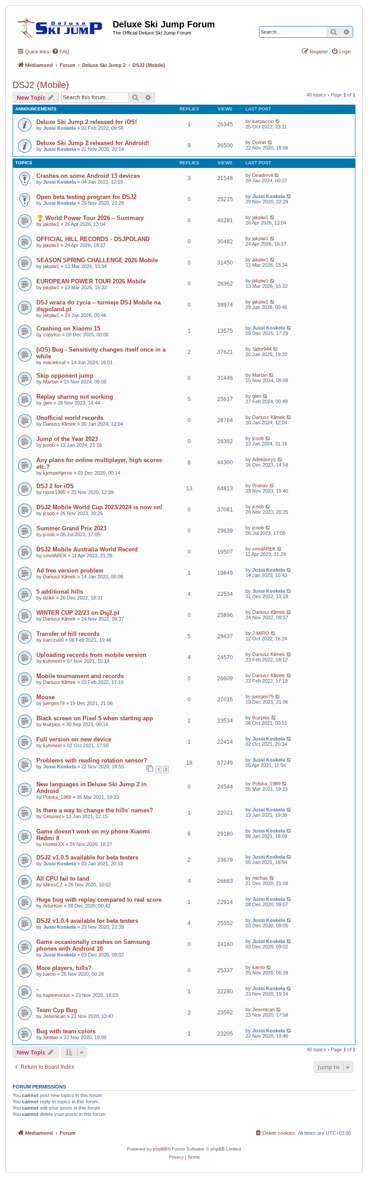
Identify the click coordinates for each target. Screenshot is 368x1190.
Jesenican (54, 1016)
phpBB (160, 1148)
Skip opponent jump (64, 375)
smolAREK (54, 555)
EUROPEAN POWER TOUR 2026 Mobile (91, 281)
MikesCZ (53, 884)
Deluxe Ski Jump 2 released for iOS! (86, 122)
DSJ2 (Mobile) (41, 85)
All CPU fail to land (62, 878)
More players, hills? (64, 968)
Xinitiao (50, 1037)
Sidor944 (262, 349)
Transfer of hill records (68, 633)
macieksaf (54, 362)
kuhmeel (52, 661)
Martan (50, 381)
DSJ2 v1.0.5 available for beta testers (87, 857)
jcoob (49, 445)
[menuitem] (61, 51)
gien (47, 402)
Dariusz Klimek (59, 424)
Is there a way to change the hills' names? (94, 810)
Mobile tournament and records (80, 676)
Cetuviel (52, 816)
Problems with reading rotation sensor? (91, 760)
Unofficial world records (69, 417)
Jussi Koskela (59, 128)
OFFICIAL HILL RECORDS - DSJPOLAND (92, 239)
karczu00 (53, 640)
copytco (52, 334)
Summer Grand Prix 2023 (71, 528)
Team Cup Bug (56, 1010)
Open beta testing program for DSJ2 (86, 197)
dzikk (49, 597)
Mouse (45, 697)
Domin (259, 142)
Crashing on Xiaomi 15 (68, 328)
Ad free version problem (70, 570)
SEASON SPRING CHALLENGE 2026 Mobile (97, 260)
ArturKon (52, 905)
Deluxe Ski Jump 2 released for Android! (92, 143)
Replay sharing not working (74, 396)
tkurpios (52, 724)
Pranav (260, 485)
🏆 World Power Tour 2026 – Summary (90, 218)
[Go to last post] (278, 121)
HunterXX (53, 844)
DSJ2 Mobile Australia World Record (87, 549)
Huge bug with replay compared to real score (99, 899)
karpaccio (263, 121)
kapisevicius (56, 995)
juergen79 (54, 703)
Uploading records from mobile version (91, 655)
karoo (49, 974)
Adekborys (264, 459)
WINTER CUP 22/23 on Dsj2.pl (77, 612)
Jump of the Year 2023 (67, 439)
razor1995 (54, 492)
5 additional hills (59, 591)
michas (260, 878)
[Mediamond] (63, 26)
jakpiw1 (51, 224)
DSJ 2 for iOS (55, 486)
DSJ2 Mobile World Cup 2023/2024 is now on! (99, 507)
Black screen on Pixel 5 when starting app (94, 718)
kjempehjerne (57, 473)
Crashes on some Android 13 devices (88, 175)
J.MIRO (260, 633)
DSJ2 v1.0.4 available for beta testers (87, 920)
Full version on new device (73, 739)
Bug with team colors (66, 1031)
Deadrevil (262, 175)
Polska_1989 (57, 797)
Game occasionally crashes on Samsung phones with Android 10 (93, 945)
